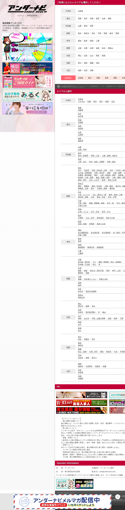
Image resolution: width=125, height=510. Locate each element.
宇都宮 (80, 218)
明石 (108, 271)
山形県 (80, 135)
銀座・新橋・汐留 (103, 177)
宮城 (91, 18)
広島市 (80, 312)
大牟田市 (89, 366)
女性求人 (68, 78)
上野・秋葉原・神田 (108, 175)
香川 (79, 63)
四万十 (94, 358)
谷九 (94, 264)
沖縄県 (80, 379)
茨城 (105, 33)
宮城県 (80, 122)
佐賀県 (80, 372)
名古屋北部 (95, 233)
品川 (79, 170)
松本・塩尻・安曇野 (96, 162)
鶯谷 (96, 175)
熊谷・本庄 (101, 197)
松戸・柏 (110, 203)
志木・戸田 (112, 197)
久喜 (92, 197)
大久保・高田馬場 (85, 173)
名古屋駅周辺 (83, 233)
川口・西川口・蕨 (99, 195)
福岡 (79, 70)
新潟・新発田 (83, 156)
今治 (115, 352)
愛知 (79, 41)
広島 (85, 55)
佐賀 (85, 70)
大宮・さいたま (84, 195)
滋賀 (97, 48)
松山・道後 (82, 352)
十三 (94, 262)
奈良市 (80, 291)
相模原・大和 (83, 188)
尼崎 (87, 273)
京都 (91, 48)
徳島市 (80, 345)
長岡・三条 (95, 156)
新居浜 (108, 352)
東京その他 (112, 180)
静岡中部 (90, 247)
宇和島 (122, 352)
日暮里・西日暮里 (85, 175)
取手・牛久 (106, 212)
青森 (79, 18)
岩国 (109, 318)
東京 (79, 33)
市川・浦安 (120, 203)
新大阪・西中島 (84, 262)
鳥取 (97, 55)
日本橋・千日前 (84, 264)
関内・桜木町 (97, 186)
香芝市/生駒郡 (91, 291)
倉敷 (87, 306)
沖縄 (91, 70)
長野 (91, 26)
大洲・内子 (93, 352)
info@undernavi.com (107, 472)
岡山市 (80, 306)
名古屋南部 (106, 233)
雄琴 (79, 285)
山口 (91, 55)
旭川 (101, 101)
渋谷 (111, 170)
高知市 (80, 358)
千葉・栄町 (82, 203)
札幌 (89, 101)
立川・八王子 (94, 180)
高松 (79, 339)
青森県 (80, 110)
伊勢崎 (91, 224)
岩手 (85, 18)
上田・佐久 (82, 162)
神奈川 (86, 33)
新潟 (85, 26)
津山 (93, 306)
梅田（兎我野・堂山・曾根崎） (110, 262)
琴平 (93, 339)
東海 (106, 78)
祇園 (79, 279)
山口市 (86, 318)
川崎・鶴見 (108, 186)
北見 (113, 101)
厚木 (92, 188)
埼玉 (93, 33)
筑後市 (97, 366)
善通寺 (86, 339)
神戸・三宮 (116, 271)
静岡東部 (100, 247)
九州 (68, 70)
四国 (68, 63)
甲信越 (68, 26)
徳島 (85, 63)
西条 (102, 352)
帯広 (95, 101)
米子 (79, 325)
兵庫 (85, 48)
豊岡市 (80, 273)
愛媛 (91, 63)
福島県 (80, 141)
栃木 (111, 33)
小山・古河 (90, 218)
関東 (68, 33)
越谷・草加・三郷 (115, 195)
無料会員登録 (32, 16)
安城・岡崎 (82, 235)
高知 (97, 63)
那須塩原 (100, 218)
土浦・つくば (83, 212)
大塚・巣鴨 (117, 173)
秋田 (97, 18)
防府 (115, 318)
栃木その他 (110, 218)
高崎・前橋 (82, 224)
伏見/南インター (90, 279)
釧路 (107, 101)
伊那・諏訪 (111, 162)
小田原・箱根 (102, 188)
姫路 (79, 271)
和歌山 (110, 48)
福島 (109, 18)
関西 (68, 48)
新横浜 (86, 186)
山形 (103, 18)
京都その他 (103, 279)
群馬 (117, 33)
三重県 (80, 253)
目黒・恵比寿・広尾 (99, 170)
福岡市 (80, 366)
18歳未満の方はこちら (72, 86)
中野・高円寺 (99, 173)
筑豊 (104, 366)
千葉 (99, 33)
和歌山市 (81, 297)
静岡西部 (81, 247)
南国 (87, 358)
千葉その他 (82, 206)
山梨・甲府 (82, 149)
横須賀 (112, 188)
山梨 (79, 26)
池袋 (108, 173)
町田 (103, 180)
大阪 (79, 48)
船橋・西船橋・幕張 (96, 203)
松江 (79, 331)
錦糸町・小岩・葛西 (85, 177)
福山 (104, 312)
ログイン (21, 16)
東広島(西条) (90, 312)
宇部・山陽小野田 (98, 318)
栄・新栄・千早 (119, 233)
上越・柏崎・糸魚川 (109, 156)
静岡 (91, 41)
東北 (68, 18)
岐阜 (85, 41)
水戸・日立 (95, 212)
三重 (97, 41)
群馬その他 (101, 224)
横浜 (79, 186)
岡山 (79, 55)
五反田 (86, 170)
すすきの (81, 101)
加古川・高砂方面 (97, 271)
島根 (103, 55)
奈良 (103, 48)
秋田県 (80, 129)
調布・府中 (82, 180)
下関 (121, 318)
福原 (85, 271)
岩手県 (80, 116)
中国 (68, 55)
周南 (79, 318)
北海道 (80, 11)
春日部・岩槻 (83, 197)
